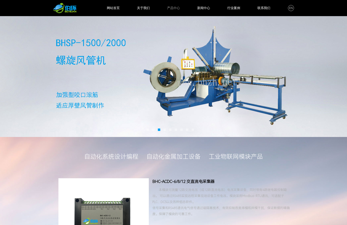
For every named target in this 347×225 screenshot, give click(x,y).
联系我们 (263, 8)
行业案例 (233, 8)
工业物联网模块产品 (236, 156)
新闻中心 (203, 8)
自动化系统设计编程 (111, 156)
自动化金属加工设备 (173, 156)
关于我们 (143, 8)
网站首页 (113, 8)
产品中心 (173, 8)
